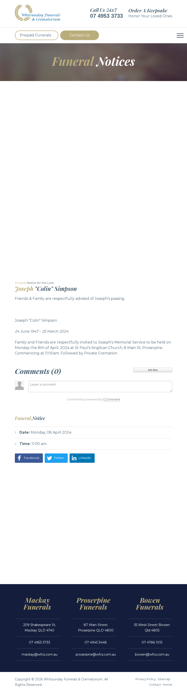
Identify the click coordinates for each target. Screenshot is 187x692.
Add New (153, 369)
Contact (155, 684)
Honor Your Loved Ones (150, 16)
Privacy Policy (145, 679)
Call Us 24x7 (103, 10)
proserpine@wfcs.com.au (96, 654)
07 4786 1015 (152, 642)
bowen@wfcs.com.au (152, 654)
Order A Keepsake (147, 10)
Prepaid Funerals (35, 35)
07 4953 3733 (106, 16)
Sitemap (164, 679)
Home (167, 684)
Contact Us (80, 35)
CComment (111, 399)
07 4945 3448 (96, 642)
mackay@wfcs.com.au (39, 654)
